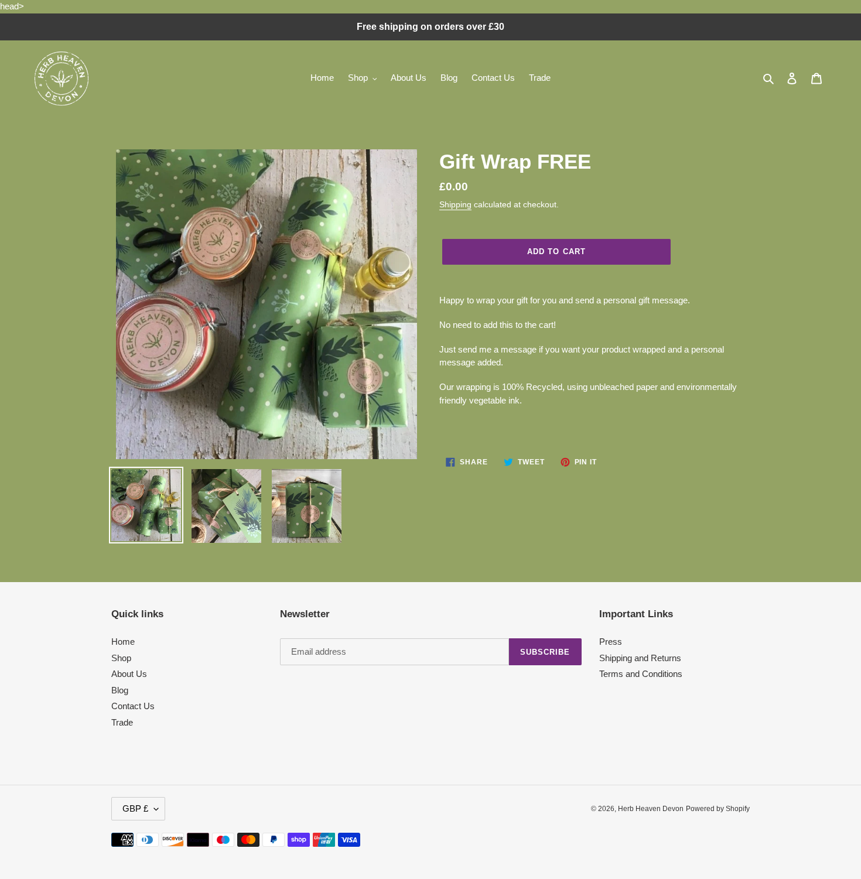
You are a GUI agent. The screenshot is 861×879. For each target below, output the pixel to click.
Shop (121, 658)
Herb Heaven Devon (651, 809)
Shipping (455, 204)
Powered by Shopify (718, 809)
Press (610, 642)
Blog (119, 690)
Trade (122, 722)
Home (123, 642)
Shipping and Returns (640, 658)
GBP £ (135, 808)
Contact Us (133, 706)
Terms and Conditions (640, 674)
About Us (129, 674)
